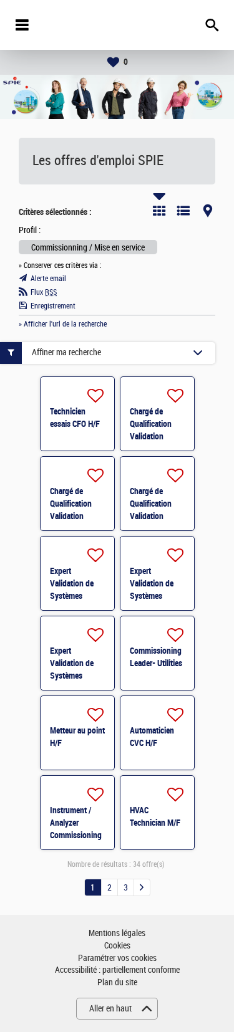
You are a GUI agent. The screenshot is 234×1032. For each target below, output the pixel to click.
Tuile (159, 210)
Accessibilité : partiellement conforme (117, 970)
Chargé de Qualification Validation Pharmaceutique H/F (157, 436)
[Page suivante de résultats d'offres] (142, 887)
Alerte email (48, 278)
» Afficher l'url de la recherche (63, 324)
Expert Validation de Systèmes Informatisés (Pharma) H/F (72, 596)
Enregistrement (53, 306)
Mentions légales (117, 933)
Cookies (117, 945)
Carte (207, 210)
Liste (183, 210)
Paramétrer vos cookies (117, 958)
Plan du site (117, 982)
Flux (44, 292)
